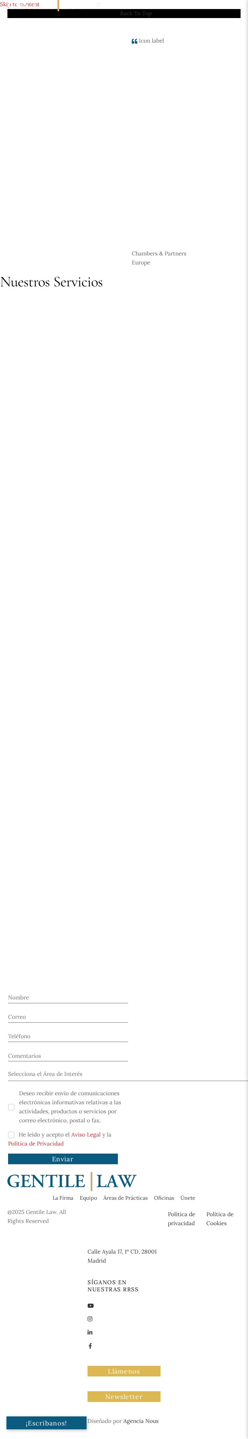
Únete (188, 1198)
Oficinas (164, 1198)
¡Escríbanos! (46, 1423)
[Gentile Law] (72, 1189)
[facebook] (90, 1345)
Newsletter (124, 1397)
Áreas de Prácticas (125, 1198)
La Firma (63, 1198)
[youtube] (91, 1305)
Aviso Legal (86, 1134)
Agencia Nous (141, 1420)
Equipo (88, 1198)
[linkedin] (90, 1331)
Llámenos (124, 1371)
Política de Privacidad (36, 1143)
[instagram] (90, 1318)
